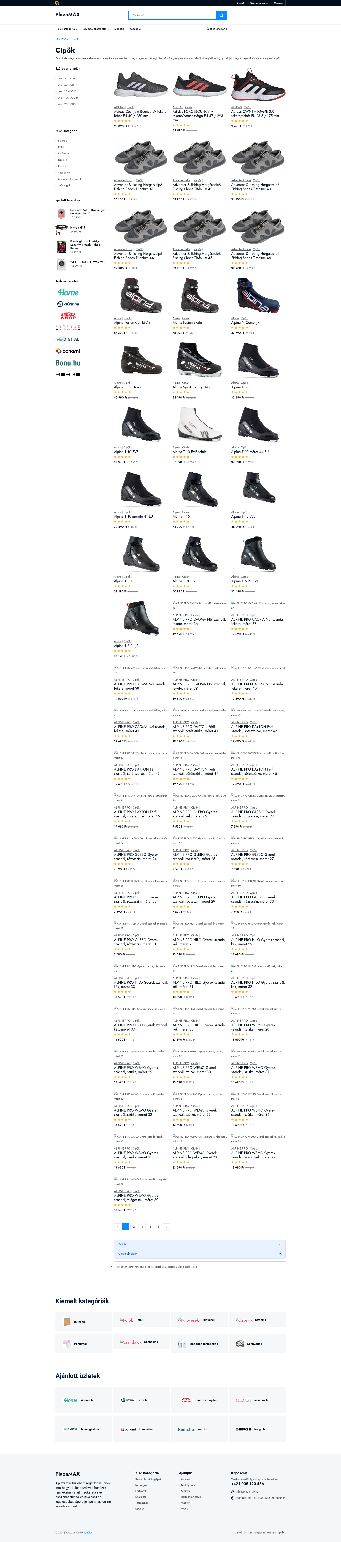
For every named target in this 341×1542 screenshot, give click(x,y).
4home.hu (87, 1400)
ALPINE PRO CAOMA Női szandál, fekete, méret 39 (199, 686)
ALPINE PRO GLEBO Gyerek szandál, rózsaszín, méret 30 (253, 899)
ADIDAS (119, 107)
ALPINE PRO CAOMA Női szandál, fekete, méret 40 (258, 686)
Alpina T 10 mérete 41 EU (133, 516)
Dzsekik (62, 160)
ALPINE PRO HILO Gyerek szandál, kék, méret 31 (199, 984)
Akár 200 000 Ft (68, 104)
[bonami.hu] (128, 1429)
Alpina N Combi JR (245, 322)
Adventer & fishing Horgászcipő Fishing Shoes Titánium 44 (138, 256)
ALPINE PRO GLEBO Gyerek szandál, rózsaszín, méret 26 (195, 856)
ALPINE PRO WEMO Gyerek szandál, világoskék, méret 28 (195, 1155)
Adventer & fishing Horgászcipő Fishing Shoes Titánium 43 (255, 187)
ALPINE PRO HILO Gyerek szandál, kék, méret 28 (199, 942)
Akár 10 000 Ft (67, 91)
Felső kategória (66, 29)
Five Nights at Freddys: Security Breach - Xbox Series (85, 244)
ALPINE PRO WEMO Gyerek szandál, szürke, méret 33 (194, 1112)
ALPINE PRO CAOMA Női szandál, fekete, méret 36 (199, 621)
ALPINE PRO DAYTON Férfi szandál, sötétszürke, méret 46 (137, 814)
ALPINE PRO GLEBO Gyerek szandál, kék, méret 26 (195, 814)
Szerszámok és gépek (148, 1479)
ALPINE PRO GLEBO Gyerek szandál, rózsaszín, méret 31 (136, 942)
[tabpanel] (200, 643)
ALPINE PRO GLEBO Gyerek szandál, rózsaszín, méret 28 (136, 899)
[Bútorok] (67, 1321)
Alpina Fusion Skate (187, 322)
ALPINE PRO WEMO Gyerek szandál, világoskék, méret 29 (253, 1155)
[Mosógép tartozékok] (182, 1343)
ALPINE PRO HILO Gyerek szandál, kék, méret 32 (258, 984)
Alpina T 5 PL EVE (245, 581)
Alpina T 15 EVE (243, 516)
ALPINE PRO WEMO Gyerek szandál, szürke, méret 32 (136, 1112)
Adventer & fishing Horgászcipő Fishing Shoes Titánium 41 (138, 187)
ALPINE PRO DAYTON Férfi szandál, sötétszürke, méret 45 (254, 771)
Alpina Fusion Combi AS (132, 322)
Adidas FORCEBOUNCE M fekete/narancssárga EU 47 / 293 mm (198, 116)
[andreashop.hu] (186, 1400)
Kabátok (185, 1502)
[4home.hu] (71, 1400)
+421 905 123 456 (247, 1484)
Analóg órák (188, 1485)
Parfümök (63, 166)
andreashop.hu (206, 1400)
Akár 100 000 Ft (68, 98)
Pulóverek (63, 153)
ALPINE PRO (181, 615)
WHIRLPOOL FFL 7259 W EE (88, 262)
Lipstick (139, 1508)
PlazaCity (86, 1532)
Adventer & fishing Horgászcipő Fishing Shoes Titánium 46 (255, 256)
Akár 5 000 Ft (66, 78)
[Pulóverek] (188, 1319)
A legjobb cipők (127, 1254)
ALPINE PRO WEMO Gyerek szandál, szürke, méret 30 (194, 1070)
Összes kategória (259, 3)
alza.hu (143, 1400)
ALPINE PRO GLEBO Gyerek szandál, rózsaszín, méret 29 (195, 899)
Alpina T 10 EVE (126, 451)
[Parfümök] (67, 1343)
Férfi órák (141, 1491)
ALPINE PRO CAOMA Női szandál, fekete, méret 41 (140, 729)
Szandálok (64, 173)
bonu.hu (202, 1429)
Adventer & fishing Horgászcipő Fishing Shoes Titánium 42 (197, 187)
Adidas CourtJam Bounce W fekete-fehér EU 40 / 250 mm (141, 113)
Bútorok (62, 141)
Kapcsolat (135, 29)
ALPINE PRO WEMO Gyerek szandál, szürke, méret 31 (253, 1070)
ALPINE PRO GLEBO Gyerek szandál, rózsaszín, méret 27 (253, 856)
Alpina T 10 (239, 387)
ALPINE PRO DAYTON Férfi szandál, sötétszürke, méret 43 (137, 771)
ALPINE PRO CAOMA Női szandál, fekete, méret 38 (140, 686)
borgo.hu (260, 1429)
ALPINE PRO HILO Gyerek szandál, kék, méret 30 (141, 984)
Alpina (117, 318)
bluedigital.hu (90, 1429)
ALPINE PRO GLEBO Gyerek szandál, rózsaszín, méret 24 (136, 856)
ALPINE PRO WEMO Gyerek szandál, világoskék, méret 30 (136, 1197)
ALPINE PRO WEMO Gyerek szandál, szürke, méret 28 (253, 1027)
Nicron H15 (77, 228)
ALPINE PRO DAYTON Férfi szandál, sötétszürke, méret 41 (195, 729)
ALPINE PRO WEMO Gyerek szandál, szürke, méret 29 (136, 1070)
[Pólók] (126, 1319)
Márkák (122, 1244)
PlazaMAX (61, 39)
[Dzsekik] (244, 1319)
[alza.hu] (128, 1400)
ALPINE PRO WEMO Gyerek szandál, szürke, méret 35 (136, 1155)
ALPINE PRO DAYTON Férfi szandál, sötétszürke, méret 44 (195, 771)
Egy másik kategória (94, 29)
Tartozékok (141, 1502)
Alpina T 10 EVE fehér (189, 451)
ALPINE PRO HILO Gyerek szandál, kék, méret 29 (258, 942)
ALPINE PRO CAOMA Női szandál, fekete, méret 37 (258, 621)
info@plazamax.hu (247, 1491)
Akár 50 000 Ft (67, 85)
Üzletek (240, 3)
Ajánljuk (282, 1532)
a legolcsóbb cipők (187, 1267)
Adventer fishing (124, 180)
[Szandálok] (131, 1341)
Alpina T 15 (181, 516)
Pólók (61, 147)
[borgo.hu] (244, 1429)
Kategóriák (259, 1532)
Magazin (278, 3)
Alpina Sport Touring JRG (191, 387)
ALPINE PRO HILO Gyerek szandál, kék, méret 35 (199, 1027)
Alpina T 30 (123, 581)
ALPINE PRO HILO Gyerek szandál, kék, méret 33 (141, 1027)
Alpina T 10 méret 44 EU (250, 451)
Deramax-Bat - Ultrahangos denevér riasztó (87, 211)
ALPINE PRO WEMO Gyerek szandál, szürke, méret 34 (253, 1112)
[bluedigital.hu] (71, 1429)
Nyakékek (140, 1496)
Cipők (75, 39)
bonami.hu (146, 1429)
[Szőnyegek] (240, 1343)
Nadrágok (141, 1485)
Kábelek (185, 1479)
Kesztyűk (186, 1491)
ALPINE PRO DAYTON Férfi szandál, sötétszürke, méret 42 (254, 729)
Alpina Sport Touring (129, 387)
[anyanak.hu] (244, 1400)
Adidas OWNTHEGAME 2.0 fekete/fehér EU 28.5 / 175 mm (255, 113)
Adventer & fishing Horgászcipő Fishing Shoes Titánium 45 (197, 256)
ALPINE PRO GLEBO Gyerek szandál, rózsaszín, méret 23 (253, 814)
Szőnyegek (64, 185)
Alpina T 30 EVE (185, 581)
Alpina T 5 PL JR (126, 645)
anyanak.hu (261, 1400)
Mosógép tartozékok (69, 179)
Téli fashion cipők (191, 1496)
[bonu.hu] (186, 1429)
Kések (184, 1508)
